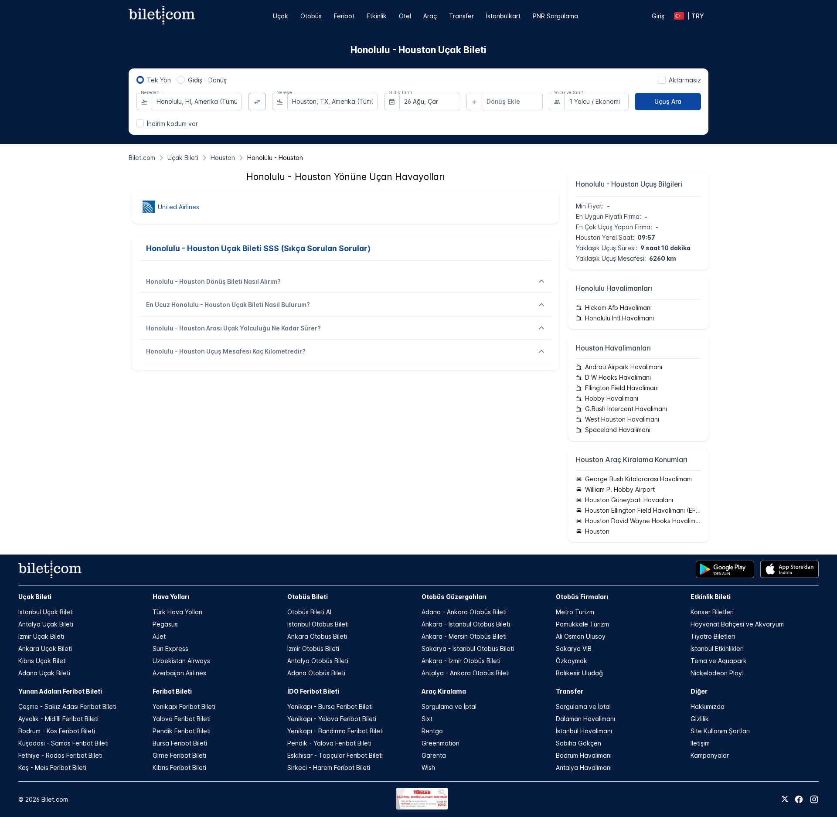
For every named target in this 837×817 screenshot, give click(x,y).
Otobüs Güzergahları (454, 596)
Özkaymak (571, 660)
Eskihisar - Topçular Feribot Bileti (335, 755)
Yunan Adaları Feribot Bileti (60, 691)
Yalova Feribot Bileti (182, 718)
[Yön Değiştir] (257, 102)
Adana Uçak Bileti (44, 673)
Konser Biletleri (712, 612)
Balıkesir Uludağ (579, 673)
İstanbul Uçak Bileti (46, 612)
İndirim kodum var (172, 123)
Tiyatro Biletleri (713, 636)
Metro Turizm (575, 612)
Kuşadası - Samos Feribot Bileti (63, 743)
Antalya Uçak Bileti (45, 624)
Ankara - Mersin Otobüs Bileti (464, 636)
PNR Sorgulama (555, 16)
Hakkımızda (708, 706)
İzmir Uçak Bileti (41, 636)
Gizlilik (700, 718)
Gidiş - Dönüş (207, 80)
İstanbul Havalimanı (584, 731)
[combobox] (197, 101)
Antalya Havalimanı (584, 767)
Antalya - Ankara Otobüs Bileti (466, 673)
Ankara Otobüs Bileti (317, 636)
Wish (428, 767)
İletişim (700, 743)
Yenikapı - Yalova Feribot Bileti (331, 718)
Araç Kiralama (444, 691)
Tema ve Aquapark (719, 660)
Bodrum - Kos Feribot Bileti (56, 731)
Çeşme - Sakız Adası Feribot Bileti (67, 706)
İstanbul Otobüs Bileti (318, 624)
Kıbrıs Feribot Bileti (179, 767)
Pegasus (165, 624)
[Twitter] (785, 799)
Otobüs (311, 16)
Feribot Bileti (172, 691)
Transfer (461, 16)
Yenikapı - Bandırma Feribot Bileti (335, 731)
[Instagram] (814, 799)
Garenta (434, 755)
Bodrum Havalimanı (584, 755)
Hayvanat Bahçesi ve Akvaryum (737, 624)
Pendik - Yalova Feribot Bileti (329, 743)
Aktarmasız (685, 80)
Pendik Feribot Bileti (182, 731)
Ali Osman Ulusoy (581, 636)
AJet (159, 636)
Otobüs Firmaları (582, 596)
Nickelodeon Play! (717, 673)
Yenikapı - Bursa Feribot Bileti (330, 706)
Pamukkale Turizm (582, 624)
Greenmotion (440, 743)
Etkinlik (377, 16)
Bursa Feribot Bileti (180, 743)
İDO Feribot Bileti (313, 691)
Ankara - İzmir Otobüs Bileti (461, 660)
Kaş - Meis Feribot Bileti (52, 767)
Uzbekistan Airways (181, 660)
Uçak (280, 16)
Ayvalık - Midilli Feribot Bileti (58, 718)
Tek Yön (159, 80)
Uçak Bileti (34, 596)
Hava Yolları (171, 596)
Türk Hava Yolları (177, 612)
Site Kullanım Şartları (720, 731)
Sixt (427, 718)
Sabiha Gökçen (578, 743)
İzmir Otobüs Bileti (313, 648)
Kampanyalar (710, 755)
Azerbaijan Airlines (179, 673)
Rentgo (432, 731)
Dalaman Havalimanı (585, 718)
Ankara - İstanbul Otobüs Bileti (466, 624)
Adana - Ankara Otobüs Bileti (464, 612)
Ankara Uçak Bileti (45, 648)
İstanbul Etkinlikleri (717, 648)
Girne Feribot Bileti (179, 755)
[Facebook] (798, 799)
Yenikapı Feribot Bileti (184, 706)
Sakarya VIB (574, 648)
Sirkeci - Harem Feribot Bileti (328, 767)
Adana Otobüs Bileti (316, 673)
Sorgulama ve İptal (449, 706)
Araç (430, 16)
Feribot (344, 16)
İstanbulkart (503, 16)
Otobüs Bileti (307, 596)
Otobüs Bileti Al (309, 612)
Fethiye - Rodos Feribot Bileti (60, 755)
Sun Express (170, 648)
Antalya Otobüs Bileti (317, 660)
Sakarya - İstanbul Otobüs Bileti (468, 648)
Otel (405, 16)
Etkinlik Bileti (711, 596)
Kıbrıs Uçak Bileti (42, 660)
